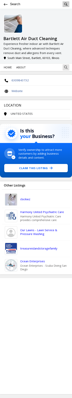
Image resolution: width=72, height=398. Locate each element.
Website (17, 91)
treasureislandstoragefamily (38, 248)
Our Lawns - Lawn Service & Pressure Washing (38, 232)
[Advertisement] (36, 336)
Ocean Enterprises (32, 261)
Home (8, 67)
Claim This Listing (33, 168)
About (21, 67)
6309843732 (20, 80)
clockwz (25, 199)
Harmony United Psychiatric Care (42, 212)
